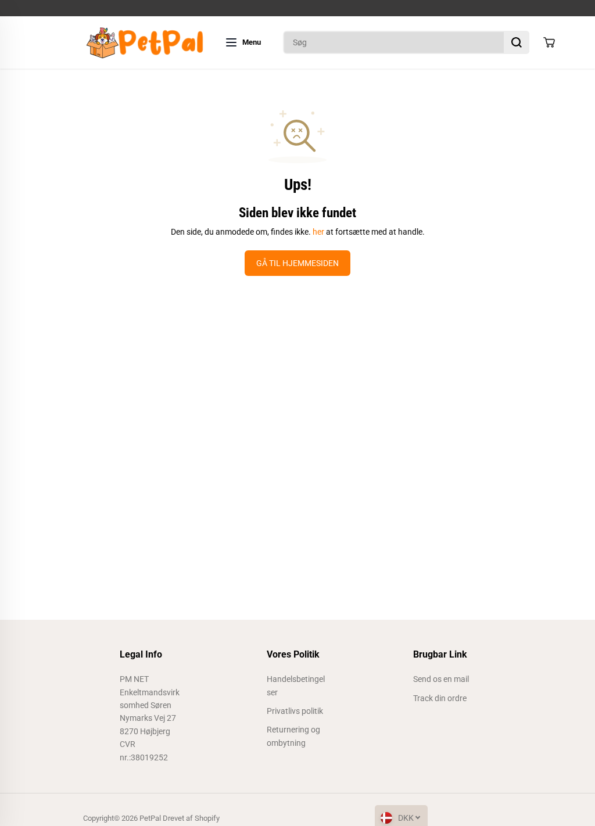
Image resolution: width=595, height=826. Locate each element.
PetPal (150, 818)
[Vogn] (549, 42)
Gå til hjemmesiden (297, 263)
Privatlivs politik (295, 711)
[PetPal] (144, 42)
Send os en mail (441, 679)
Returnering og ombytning (293, 736)
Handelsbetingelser (296, 685)
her (318, 231)
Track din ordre (440, 698)
